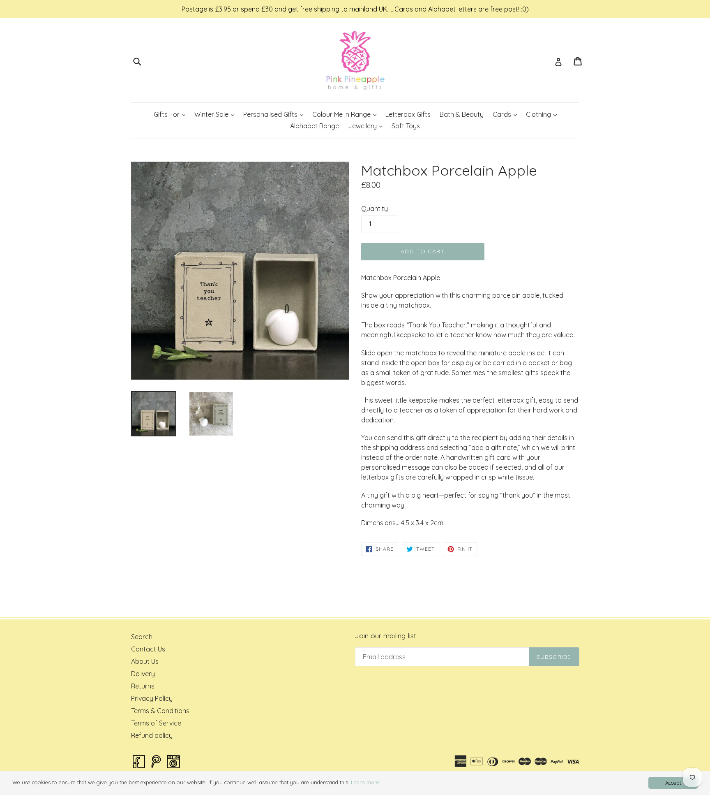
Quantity (374, 208)
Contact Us (148, 649)
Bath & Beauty (462, 114)
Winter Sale (216, 114)
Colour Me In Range (346, 114)
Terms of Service (156, 723)
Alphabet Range (314, 126)
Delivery (143, 674)
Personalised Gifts (275, 114)
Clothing (543, 114)
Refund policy (152, 735)
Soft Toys (406, 126)
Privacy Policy (152, 698)
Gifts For (171, 114)
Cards (507, 114)
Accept (673, 782)
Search (141, 637)
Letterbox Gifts (408, 114)
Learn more (365, 782)
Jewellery (367, 125)
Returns (142, 686)
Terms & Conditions (160, 711)
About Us (145, 661)
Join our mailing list (385, 636)
